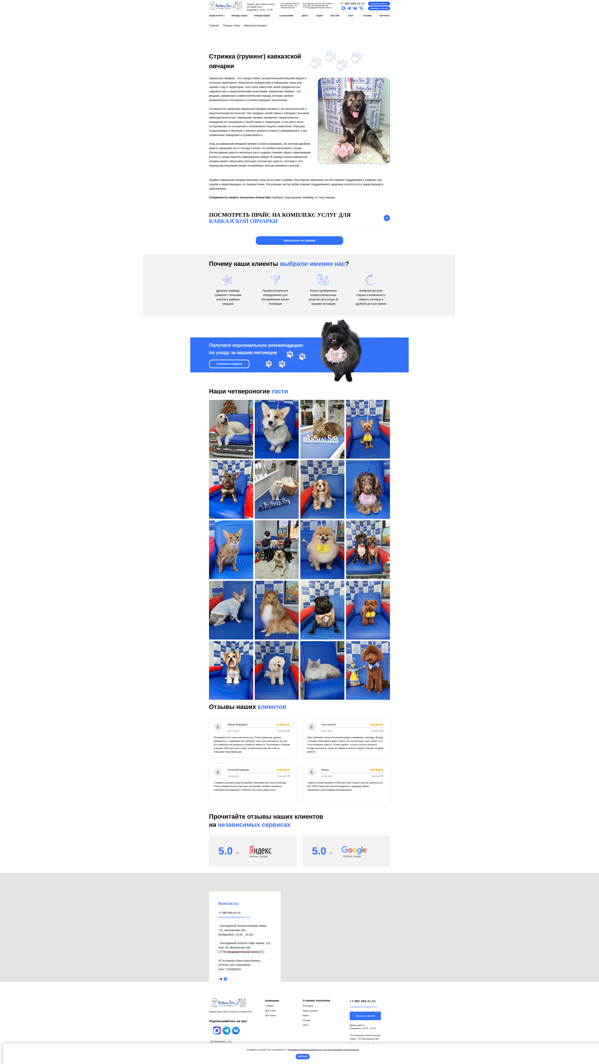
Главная (214, 25)
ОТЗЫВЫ (367, 16)
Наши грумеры (310, 1010)
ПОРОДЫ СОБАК (239, 16)
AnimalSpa (308, 1005)
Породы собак (231, 25)
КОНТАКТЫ (385, 16)
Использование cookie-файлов (343, 1049)
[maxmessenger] (225, 979)
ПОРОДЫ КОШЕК (262, 16)
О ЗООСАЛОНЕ (286, 16)
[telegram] (220, 979)
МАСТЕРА (335, 16)
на (325, 1049)
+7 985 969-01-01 (352, 3)
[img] (225, 5)
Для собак (270, 1010)
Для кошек (270, 1015)
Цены (305, 1025)
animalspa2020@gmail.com (234, 917)
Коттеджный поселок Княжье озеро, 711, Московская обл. (290, 5)
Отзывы (306, 1020)
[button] (379, 4)
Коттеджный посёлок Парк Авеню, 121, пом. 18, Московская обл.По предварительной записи (318, 5)
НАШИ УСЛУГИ (216, 16)
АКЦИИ (319, 16)
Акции (306, 1015)
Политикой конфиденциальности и (306, 1049)
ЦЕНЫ (305, 16)
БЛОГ (350, 16)
